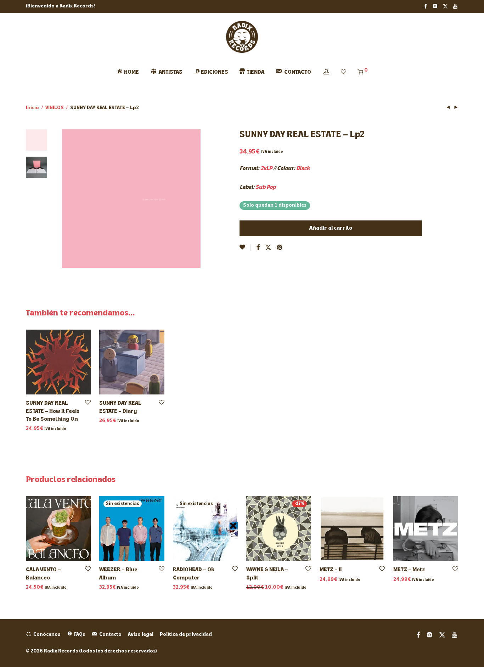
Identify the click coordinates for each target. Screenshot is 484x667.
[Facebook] (425, 6)
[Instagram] (435, 6)
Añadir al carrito (330, 228)
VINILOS (54, 108)
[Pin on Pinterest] (280, 248)
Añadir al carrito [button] (43, 429)
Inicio (32, 108)
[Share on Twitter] (268, 248)
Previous (66, 199)
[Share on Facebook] (258, 248)
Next (197, 199)
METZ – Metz (409, 570)
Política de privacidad (186, 634)
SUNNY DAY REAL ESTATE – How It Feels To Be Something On (52, 411)
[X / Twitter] (445, 6)
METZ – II (331, 570)
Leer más (108, 587)
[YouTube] (455, 6)
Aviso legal (140, 634)
